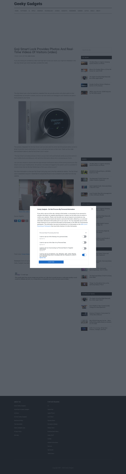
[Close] (92, 209)
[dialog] (63, 237)
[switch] (84, 236)
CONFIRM (51, 262)
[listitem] (63, 233)
